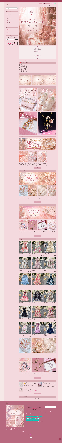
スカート (7, 24)
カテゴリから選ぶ (42, 5)
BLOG (44, 3)
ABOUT (41, 3)
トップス (7, 20)
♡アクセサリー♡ (8, 18)
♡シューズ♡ (8, 16)
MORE (37, 393)
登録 (16, 39)
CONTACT (48, 3)
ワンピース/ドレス (8, 22)
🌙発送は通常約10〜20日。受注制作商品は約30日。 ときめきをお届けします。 (38, 60)
